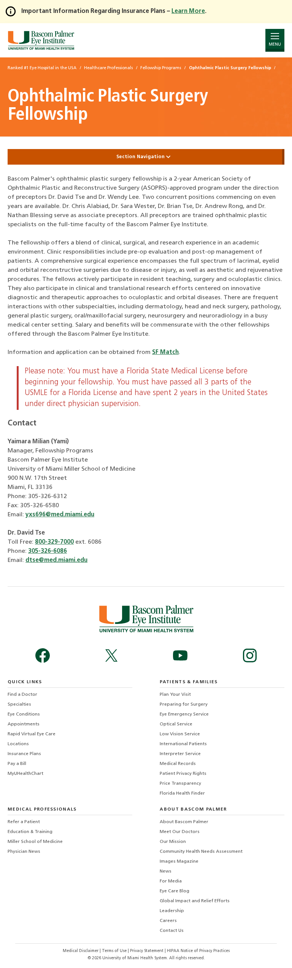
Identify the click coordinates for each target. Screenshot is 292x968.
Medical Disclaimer (81, 951)
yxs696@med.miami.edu (59, 515)
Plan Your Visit (175, 694)
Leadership (172, 911)
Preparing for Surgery (184, 704)
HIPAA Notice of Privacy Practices (198, 951)
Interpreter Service (180, 754)
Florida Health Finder (182, 793)
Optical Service (176, 724)
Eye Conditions (24, 714)
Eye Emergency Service (184, 714)
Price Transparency (180, 783)
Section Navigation (141, 156)
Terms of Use (115, 951)
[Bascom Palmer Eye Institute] (41, 40)
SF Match (165, 352)
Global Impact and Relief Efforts (195, 901)
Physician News (24, 851)
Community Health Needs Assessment (201, 851)
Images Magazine (179, 861)
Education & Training (30, 832)
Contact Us (172, 930)
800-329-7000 (54, 542)
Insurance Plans (24, 754)
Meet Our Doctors (180, 832)
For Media (171, 881)
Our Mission (173, 841)
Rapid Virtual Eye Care (32, 734)
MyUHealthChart (25, 773)
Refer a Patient (24, 822)
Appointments (24, 724)
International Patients (183, 744)
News (165, 871)
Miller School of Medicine (35, 841)
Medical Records (178, 764)
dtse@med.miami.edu (56, 560)
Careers (168, 921)
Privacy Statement (147, 951)
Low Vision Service (180, 734)
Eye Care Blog (174, 891)
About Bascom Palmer (184, 822)
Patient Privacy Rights (183, 773)
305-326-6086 (47, 551)
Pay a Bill (17, 764)
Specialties (19, 704)
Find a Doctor (22, 694)
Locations (18, 744)
